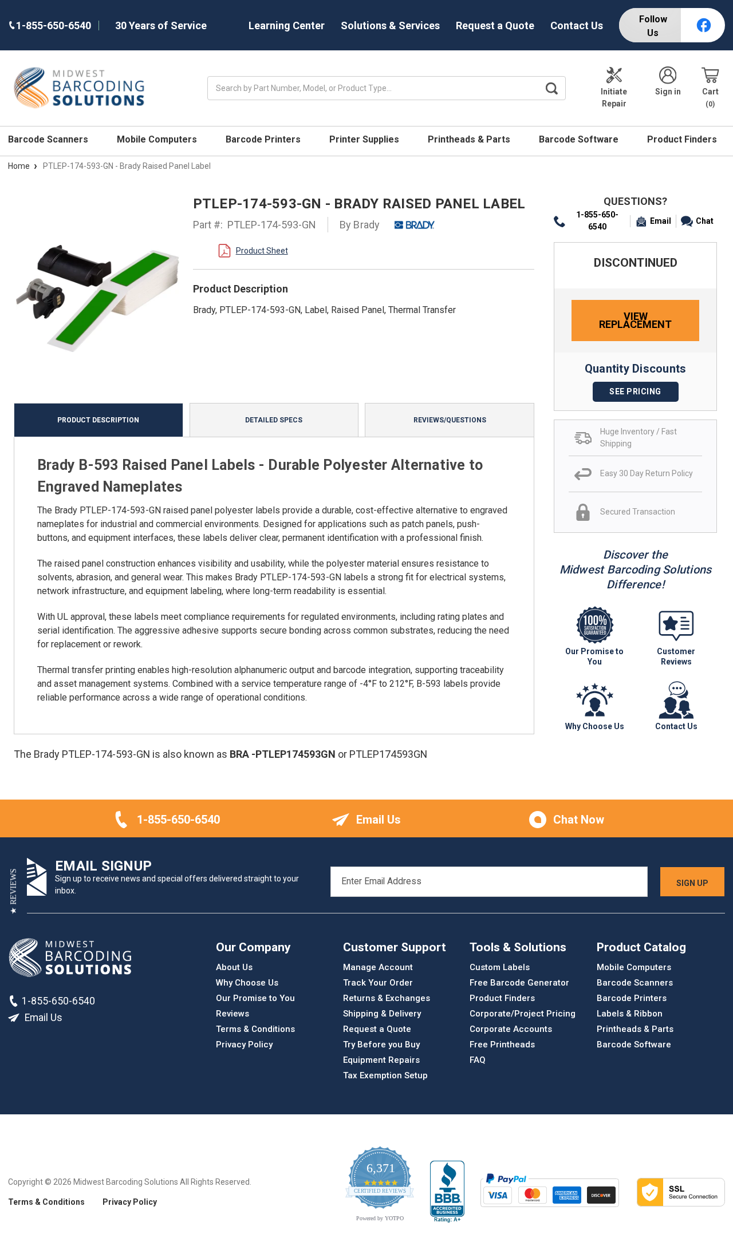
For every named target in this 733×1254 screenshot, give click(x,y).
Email (660, 221)
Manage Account (378, 967)
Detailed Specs (273, 420)
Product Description (98, 420)
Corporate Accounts (511, 1029)
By (360, 225)
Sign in (668, 91)
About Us (234, 967)
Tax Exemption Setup (385, 1075)
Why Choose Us (247, 983)
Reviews (232, 1013)
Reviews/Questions (449, 420)
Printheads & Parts (470, 139)
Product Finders (683, 139)
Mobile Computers (158, 139)
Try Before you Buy (381, 1044)
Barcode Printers (264, 139)
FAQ (478, 1060)
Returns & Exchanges (386, 998)
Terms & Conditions (255, 1029)
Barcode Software (580, 139)
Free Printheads (502, 1044)
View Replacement (635, 320)
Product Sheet (262, 250)
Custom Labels (500, 967)
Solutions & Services (390, 25)
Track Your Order (378, 983)
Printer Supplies (365, 139)
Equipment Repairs (381, 1060)
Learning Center (287, 25)
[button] (13, 891)
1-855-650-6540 (597, 220)
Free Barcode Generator (519, 983)
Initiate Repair (614, 97)
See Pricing (635, 391)
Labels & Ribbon (630, 1013)
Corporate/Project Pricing (523, 1013)
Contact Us (576, 25)
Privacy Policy (244, 1044)
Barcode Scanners (49, 139)
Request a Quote (495, 25)
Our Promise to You (255, 998)
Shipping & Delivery (382, 1013)
